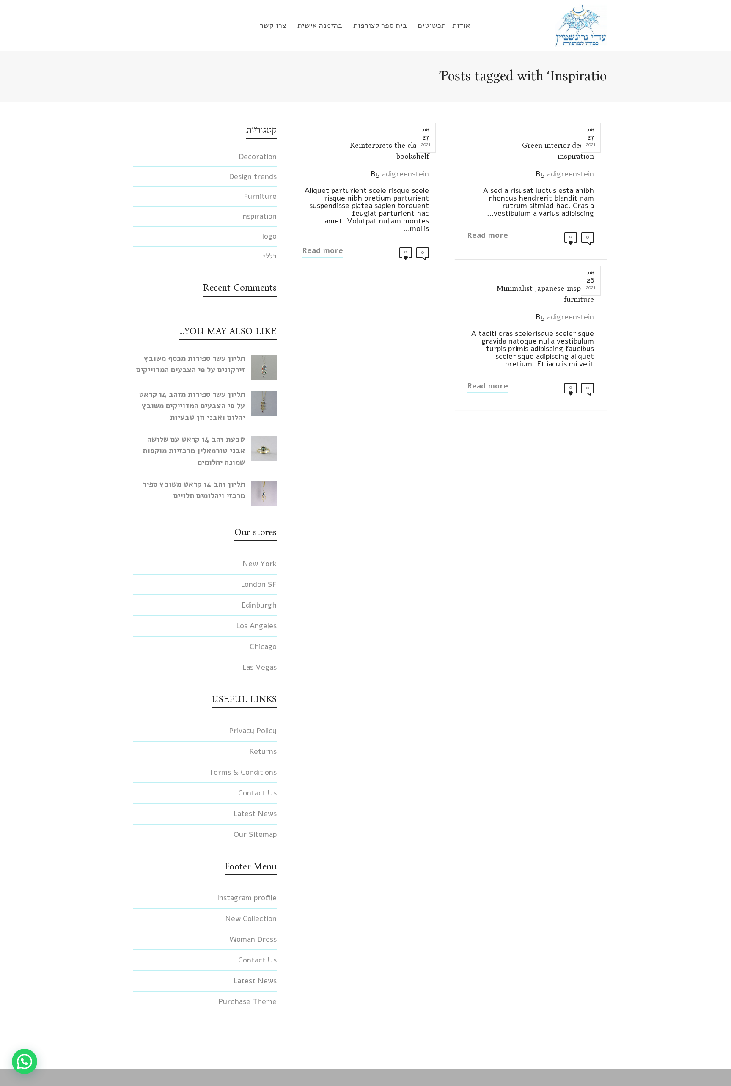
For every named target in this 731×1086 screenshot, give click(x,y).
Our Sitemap (255, 834)
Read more (487, 235)
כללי (270, 256)
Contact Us (257, 793)
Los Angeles (256, 626)
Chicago (263, 646)
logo (269, 236)
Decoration (258, 156)
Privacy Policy (253, 731)
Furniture (260, 196)
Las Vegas (259, 667)
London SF (259, 584)
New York (259, 563)
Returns (263, 751)
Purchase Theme (247, 1001)
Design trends (253, 176)
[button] (24, 1061)
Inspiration (259, 216)
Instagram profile (247, 898)
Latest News (255, 813)
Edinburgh (259, 605)
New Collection (251, 918)
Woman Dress (253, 939)
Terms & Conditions (243, 772)
